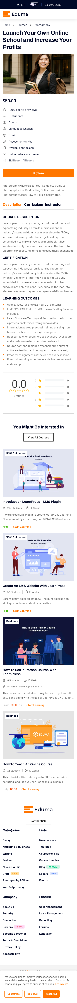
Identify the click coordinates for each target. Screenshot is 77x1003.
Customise (14, 993)
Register (48, 4)
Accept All (51, 993)
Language (45, 933)
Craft (6, 873)
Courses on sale (49, 853)
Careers (8, 927)
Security (8, 913)
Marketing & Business (16, 846)
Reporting (45, 920)
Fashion (8, 860)
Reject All (32, 993)
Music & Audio (11, 867)
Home (6, 24)
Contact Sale (38, 820)
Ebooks (44, 873)
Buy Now (38, 172)
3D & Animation (16, 453)
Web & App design (14, 887)
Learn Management (51, 913)
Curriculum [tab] (33, 204)
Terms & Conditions (15, 940)
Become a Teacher (14, 933)
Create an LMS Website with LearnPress (34, 586)
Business (12, 621)
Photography (42, 24)
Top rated (45, 846)
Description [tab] (12, 204)
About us (8, 906)
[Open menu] (71, 14)
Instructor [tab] (53, 204)
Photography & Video (16, 880)
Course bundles (49, 860)
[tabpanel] (38, 290)
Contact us (9, 920)
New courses (47, 840)
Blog (42, 867)
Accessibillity (11, 953)
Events (43, 880)
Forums (44, 927)
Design (7, 840)
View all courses (38, 437)
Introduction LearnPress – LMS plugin (32, 501)
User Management (50, 906)
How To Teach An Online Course (27, 764)
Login (57, 4)
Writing (7, 853)
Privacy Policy (12, 947)
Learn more (61, 983)
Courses (22, 24)
